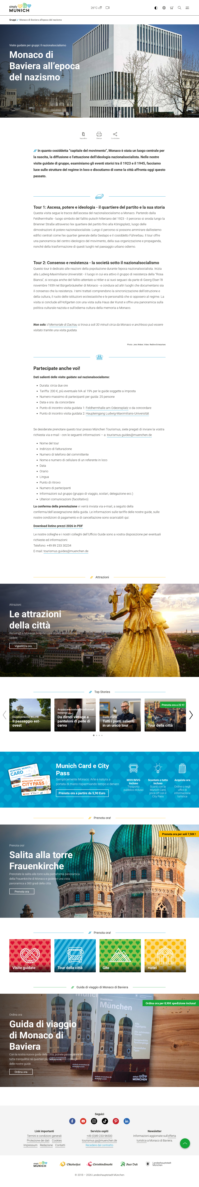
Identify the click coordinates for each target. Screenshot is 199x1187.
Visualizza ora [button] (23, 646)
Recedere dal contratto (99, 1145)
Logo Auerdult (129, 1164)
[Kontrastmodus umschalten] (156, 8)
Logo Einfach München (40, 1164)
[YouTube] (83, 1121)
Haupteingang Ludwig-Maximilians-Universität (117, 413)
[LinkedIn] (127, 1121)
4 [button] (101, 735)
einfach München (21, 7)
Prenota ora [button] (22, 891)
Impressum (30, 1145)
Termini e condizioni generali (44, 1135)
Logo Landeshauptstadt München (158, 1164)
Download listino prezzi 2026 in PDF (58, 526)
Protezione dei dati (38, 1140)
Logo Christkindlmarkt (99, 1164)
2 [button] (96, 735)
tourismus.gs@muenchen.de (99, 1140)
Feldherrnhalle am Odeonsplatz (107, 408)
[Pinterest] (116, 1121)
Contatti (60, 1145)
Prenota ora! (102, 818)
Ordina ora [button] (21, 1072)
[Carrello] (171, 8)
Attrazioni (102, 577)
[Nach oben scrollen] (185, 1143)
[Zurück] (4, 715)
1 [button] (93, 735)
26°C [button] (94, 8)
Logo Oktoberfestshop (70, 1164)
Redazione (46, 1145)
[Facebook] (72, 1121)
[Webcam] (107, 8)
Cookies (57, 1140)
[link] (12, 19)
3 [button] (99, 735)
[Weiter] (191, 715)
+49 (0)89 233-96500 (99, 1135)
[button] (187, 8)
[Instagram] (94, 1121)
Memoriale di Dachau (63, 324)
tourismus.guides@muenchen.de (129, 435)
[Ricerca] (179, 8)
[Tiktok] (105, 1121)
